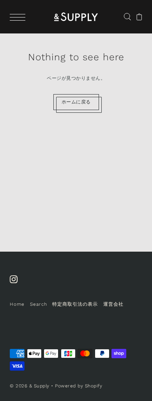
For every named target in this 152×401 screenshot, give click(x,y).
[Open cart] (139, 17)
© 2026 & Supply (29, 386)
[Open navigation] (19, 17)
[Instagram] (16, 283)
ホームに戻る (76, 102)
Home (17, 304)
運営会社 (113, 304)
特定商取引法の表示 (75, 304)
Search (38, 304)
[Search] (127, 16)
